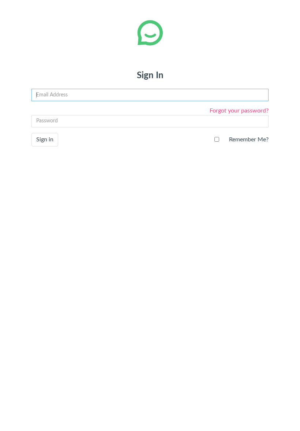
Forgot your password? (239, 111)
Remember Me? (249, 139)
